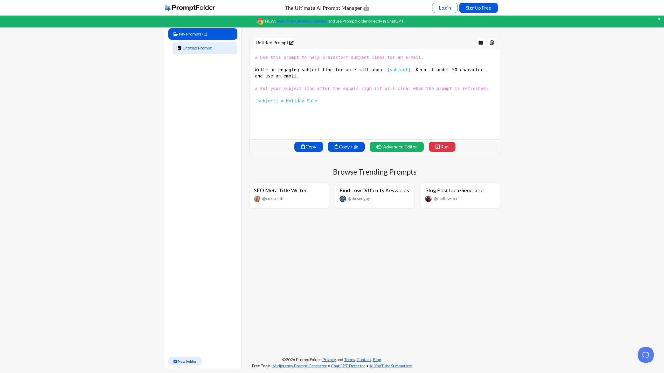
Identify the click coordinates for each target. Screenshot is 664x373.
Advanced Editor (399, 146)
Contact (364, 359)
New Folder (186, 361)
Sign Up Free (478, 8)
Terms (349, 359)
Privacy (329, 359)
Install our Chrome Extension (302, 20)
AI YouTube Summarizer (390, 365)
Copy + (346, 146)
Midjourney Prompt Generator (299, 365)
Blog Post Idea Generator (455, 190)
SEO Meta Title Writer (280, 190)
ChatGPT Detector (348, 365)
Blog (377, 359)
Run (444, 146)
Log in (445, 8)
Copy (310, 146)
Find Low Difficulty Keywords (374, 190)
